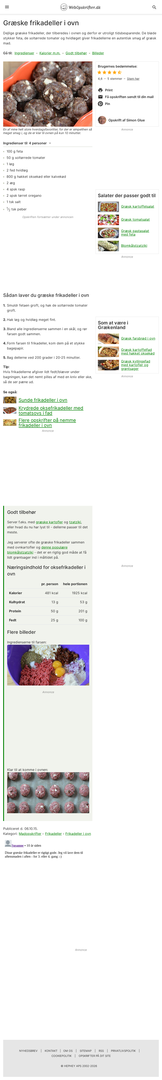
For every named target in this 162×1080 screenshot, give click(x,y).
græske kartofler (49, 522)
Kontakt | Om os (59, 1050)
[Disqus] (47, 890)
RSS (101, 1050)
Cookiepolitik (61, 1055)
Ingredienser (24, 53)
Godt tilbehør (76, 53)
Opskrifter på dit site (95, 1055)
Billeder (98, 53)
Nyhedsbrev (28, 1050)
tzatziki (75, 522)
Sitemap (86, 1050)
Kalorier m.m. (49, 53)
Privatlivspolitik (123, 1050)
